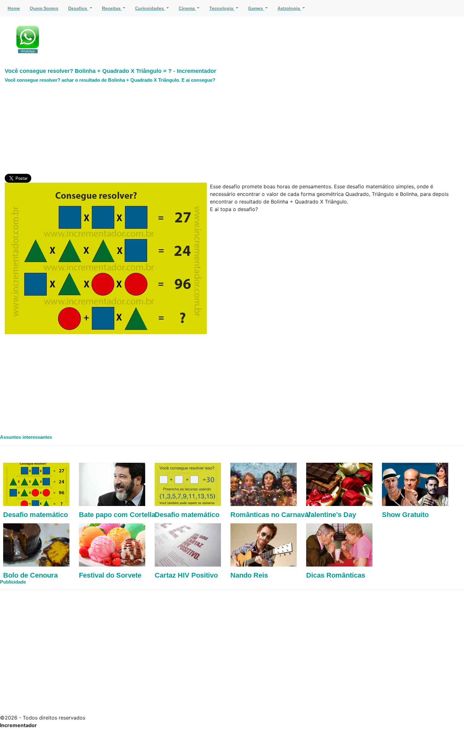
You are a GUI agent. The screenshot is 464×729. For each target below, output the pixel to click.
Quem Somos (44, 8)
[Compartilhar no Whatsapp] (28, 39)
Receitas (112, 8)
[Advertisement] (120, 129)
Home (14, 8)
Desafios (78, 8)
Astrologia (289, 8)
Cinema (187, 8)
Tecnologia (222, 8)
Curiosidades (150, 8)
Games (256, 8)
